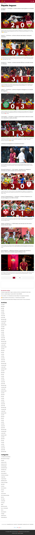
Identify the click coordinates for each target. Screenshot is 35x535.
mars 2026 (2, 313)
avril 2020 (2, 444)
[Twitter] (15, 528)
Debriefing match (4, 480)
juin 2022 (2, 396)
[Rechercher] (31, 1)
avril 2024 (2, 356)
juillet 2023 (2, 372)
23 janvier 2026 (4, 11)
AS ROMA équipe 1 (4, 465)
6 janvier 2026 (3, 38)
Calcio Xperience (4, 473)
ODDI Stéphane (26, 531)
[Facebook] (14, 528)
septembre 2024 (3, 346)
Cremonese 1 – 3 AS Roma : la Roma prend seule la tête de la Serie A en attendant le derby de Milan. (17, 117)
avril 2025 (2, 334)
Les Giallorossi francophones (5, 456)
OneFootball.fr (20, 524)
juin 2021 (2, 418)
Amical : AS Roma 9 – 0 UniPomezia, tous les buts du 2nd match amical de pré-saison (16, 224)
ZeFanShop (31, 524)
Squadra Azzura (3, 515)
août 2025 (2, 326)
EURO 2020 (2, 484)
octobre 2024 (3, 345)
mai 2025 (2, 332)
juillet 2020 (2, 438)
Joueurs (2, 491)
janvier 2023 (3, 383)
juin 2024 (2, 352)
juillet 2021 (2, 416)
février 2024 (3, 359)
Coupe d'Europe (3, 478)
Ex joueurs (2, 486)
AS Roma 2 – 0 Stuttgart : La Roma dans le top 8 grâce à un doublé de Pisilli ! (17, 9)
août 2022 (2, 392)
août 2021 (2, 414)
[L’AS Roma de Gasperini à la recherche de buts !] (17, 154)
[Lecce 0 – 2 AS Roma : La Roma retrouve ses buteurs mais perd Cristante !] (17, 47)
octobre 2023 (3, 367)
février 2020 (3, 447)
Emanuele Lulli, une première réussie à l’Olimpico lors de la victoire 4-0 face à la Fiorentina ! (15, 299)
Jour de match (3, 493)
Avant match (3, 471)
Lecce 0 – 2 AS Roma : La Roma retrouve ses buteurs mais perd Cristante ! (16, 36)
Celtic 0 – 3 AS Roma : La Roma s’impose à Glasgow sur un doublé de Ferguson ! (17, 90)
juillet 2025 (2, 328)
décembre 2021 (3, 407)
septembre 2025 (3, 324)
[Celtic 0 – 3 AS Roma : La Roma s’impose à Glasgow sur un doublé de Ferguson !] (17, 102)
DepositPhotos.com (10, 524)
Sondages (2, 513)
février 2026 (3, 315)
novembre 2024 (3, 343)
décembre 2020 (3, 429)
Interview (2, 489)
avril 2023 (2, 378)
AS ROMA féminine (4, 467)
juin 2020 (2, 440)
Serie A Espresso (3, 511)
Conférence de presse (4, 475)
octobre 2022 (3, 389)
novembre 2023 (3, 365)
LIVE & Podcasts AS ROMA (5, 495)
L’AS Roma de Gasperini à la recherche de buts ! (12, 143)
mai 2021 (2, 420)
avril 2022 (2, 400)
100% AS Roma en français (5, 458)
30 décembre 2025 (4, 65)
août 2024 (2, 348)
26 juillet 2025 (4, 199)
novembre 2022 (3, 387)
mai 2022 (2, 398)
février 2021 (3, 425)
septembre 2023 (3, 368)
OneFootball (3, 500)
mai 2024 (2, 354)
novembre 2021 (3, 409)
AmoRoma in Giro (4, 464)
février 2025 (3, 337)
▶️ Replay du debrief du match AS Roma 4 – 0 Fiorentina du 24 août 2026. (13, 297)
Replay (2, 504)
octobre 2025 (3, 323)
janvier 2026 (3, 317)
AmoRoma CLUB (3, 462)
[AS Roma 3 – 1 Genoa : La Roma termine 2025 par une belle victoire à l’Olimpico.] (17, 74)
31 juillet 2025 (4, 172)
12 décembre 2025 (4, 92)
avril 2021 (2, 422)
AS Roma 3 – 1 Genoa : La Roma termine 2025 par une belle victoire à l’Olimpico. (17, 63)
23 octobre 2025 (4, 145)
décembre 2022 (3, 385)
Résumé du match (4, 506)
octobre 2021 (3, 411)
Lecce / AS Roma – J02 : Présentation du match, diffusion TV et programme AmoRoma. (15, 295)
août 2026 (2, 304)
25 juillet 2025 (4, 226)
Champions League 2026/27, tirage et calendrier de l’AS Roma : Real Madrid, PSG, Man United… (16, 292)
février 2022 (3, 403)
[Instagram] (20, 528)
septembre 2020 (3, 435)
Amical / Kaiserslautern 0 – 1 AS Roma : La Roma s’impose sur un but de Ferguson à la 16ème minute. (16, 197)
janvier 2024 (3, 361)
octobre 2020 (3, 433)
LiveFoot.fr (15, 524)
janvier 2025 (3, 339)
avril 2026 (2, 312)
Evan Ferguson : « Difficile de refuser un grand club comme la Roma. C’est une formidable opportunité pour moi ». (16, 251)
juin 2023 (2, 374)
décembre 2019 (3, 451)
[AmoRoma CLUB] (33, 1)
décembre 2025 (3, 319)
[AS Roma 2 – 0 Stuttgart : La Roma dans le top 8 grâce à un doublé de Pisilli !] (17, 20)
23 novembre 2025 (4, 119)
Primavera (2, 502)
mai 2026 (2, 310)
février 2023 (3, 381)
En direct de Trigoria (4, 482)
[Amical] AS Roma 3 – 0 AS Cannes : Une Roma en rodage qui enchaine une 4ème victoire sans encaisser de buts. (16, 170)
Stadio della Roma (4, 517)
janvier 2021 (3, 427)
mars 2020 (2, 446)
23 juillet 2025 (4, 253)
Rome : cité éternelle (4, 508)
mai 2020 (2, 442)
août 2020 (2, 436)
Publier (17, 1)
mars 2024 (3, 357)
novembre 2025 (3, 321)
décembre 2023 (3, 363)
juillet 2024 (3, 350)
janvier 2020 (3, 449)
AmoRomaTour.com (26, 524)
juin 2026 (2, 308)
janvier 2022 (3, 405)
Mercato (2, 497)
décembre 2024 (3, 341)
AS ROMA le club (3, 469)
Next (20, 277)
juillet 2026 (2, 306)
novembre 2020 (3, 431)
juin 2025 (2, 330)
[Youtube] (19, 528)
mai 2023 (2, 376)
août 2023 (2, 370)
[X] (17, 528)
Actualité (2, 460)
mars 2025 (2, 335)
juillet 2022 (2, 394)
